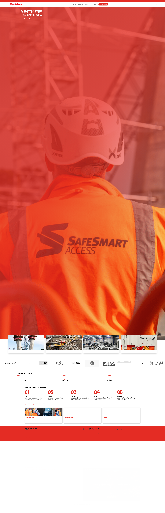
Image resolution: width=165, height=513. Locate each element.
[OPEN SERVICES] (89, 4)
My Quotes (154, 0)
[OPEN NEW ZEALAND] (16, 0)
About (145, 0)
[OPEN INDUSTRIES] (83, 4)
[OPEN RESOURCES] (96, 4)
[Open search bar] (156, 4)
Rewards (141, 0)
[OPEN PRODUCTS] (76, 4)
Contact (149, 0)
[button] (16, 378)
